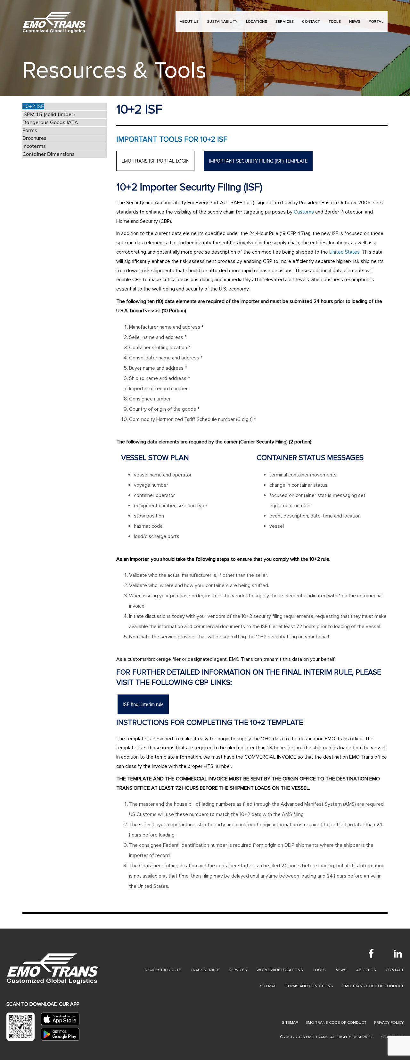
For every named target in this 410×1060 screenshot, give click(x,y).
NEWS (354, 21)
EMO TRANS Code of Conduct (336, 1022)
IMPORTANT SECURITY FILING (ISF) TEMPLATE (258, 161)
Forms (29, 130)
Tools (319, 970)
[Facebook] (371, 953)
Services (238, 970)
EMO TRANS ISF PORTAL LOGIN (155, 161)
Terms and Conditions (309, 986)
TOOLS (335, 21)
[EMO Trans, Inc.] (54, 19)
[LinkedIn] (398, 953)
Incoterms (34, 146)
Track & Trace (205, 970)
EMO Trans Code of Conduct (373, 986)
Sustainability (222, 21)
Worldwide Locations (280, 970)
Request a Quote (163, 970)
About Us (189, 21)
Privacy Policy (389, 1022)
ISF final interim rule (143, 704)
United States (344, 252)
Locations (256, 21)
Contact (395, 970)
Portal (376, 21)
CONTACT (311, 21)
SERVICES (284, 21)
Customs (304, 212)
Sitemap (268, 986)
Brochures (34, 138)
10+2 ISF (33, 106)
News (341, 970)
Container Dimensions (48, 154)
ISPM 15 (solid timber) (48, 114)
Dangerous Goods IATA (50, 122)
